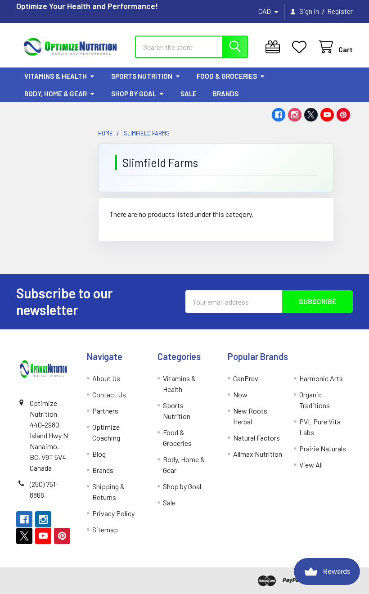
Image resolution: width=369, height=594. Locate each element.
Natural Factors (256, 437)
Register (340, 11)
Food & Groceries (227, 76)
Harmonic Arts (321, 378)
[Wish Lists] (301, 47)
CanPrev (245, 378)
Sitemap (105, 529)
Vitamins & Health (55, 76)
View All (311, 464)
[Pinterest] (343, 115)
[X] (311, 115)
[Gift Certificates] (274, 47)
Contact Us (109, 394)
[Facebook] (278, 115)
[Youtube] (327, 115)
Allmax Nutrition (257, 454)
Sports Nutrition (141, 76)
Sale (188, 94)
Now (240, 394)
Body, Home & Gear (55, 94)
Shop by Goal (133, 94)
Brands (225, 94)
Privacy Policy (113, 513)
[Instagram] (295, 115)
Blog (99, 454)
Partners (105, 410)
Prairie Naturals (322, 448)
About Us (106, 378)
